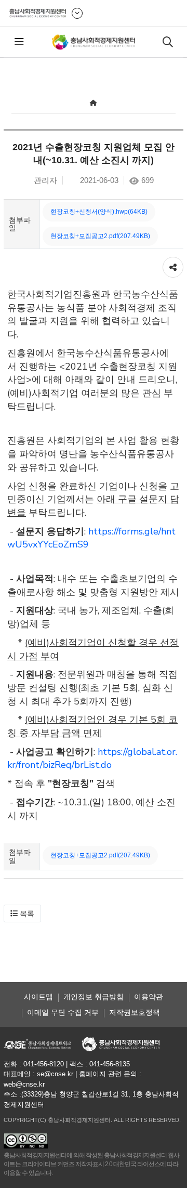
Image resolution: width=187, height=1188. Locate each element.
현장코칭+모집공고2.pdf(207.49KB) (100, 236)
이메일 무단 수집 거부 (63, 1012)
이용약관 (148, 997)
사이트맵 (38, 997)
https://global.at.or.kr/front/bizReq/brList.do (92, 759)
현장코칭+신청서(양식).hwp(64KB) (99, 211)
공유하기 (173, 262)
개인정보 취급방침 (93, 997)
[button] (22, 913)
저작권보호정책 (134, 1012)
